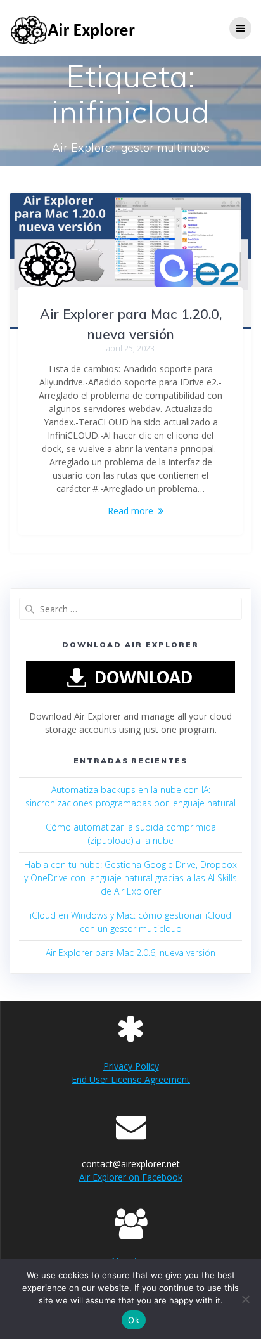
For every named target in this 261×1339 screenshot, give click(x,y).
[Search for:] (130, 609)
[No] (245, 1299)
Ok (133, 1320)
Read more (130, 511)
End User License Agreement (131, 1079)
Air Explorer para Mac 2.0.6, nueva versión (130, 953)
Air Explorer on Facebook (130, 1177)
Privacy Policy (131, 1066)
